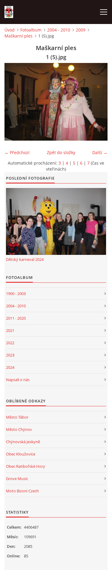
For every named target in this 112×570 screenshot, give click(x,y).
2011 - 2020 (16, 318)
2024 (10, 367)
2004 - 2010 (58, 30)
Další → (100, 152)
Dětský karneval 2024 (25, 259)
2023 (10, 355)
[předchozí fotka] (14, 102)
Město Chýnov (19, 429)
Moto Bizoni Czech (22, 491)
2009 (80, 30)
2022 (10, 342)
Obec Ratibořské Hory (25, 466)
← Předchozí (17, 152)
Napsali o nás (18, 379)
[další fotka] (98, 102)
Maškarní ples (18, 36)
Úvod (9, 30)
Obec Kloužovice (20, 454)
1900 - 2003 (16, 293)
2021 (10, 330)
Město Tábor (17, 417)
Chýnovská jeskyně (23, 441)
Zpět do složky (61, 152)
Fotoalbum (31, 30)
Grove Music (17, 478)
